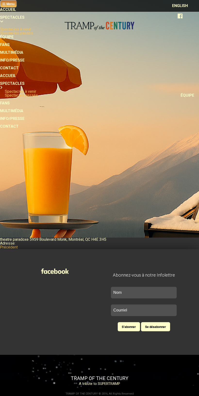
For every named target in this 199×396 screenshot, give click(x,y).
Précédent (9, 247)
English (180, 5)
